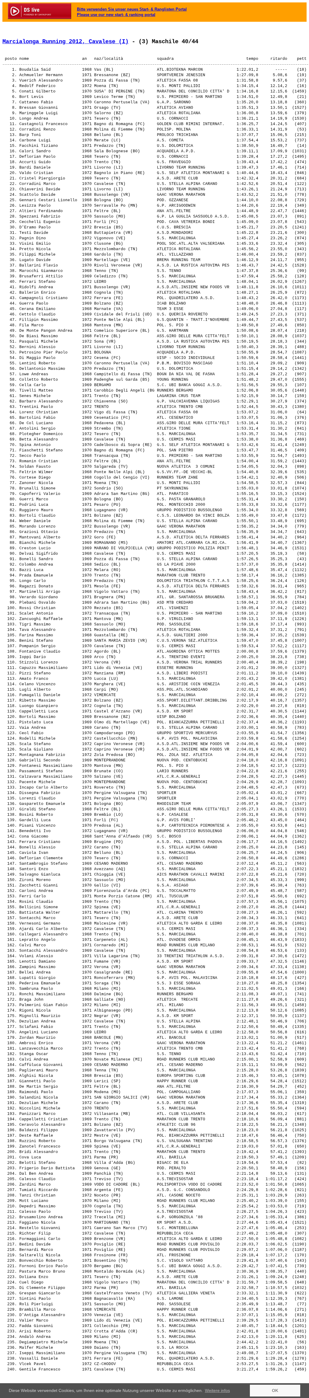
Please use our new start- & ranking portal (116, 14)
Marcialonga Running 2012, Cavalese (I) (65, 41)
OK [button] (275, 1390)
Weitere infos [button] (217, 1390)
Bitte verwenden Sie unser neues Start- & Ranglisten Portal (132, 9)
